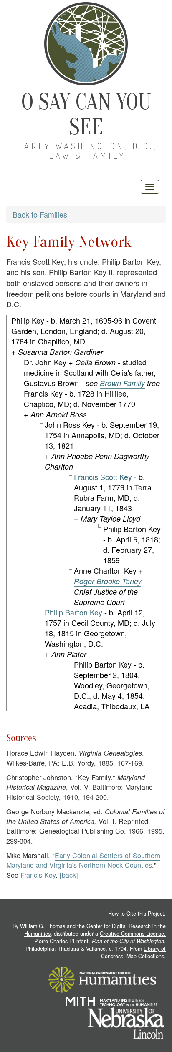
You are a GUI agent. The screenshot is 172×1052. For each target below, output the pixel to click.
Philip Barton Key (73, 612)
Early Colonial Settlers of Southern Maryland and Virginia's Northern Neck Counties (83, 860)
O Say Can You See (86, 114)
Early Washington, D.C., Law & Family (87, 151)
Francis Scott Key (103, 476)
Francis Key (38, 875)
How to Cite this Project (136, 913)
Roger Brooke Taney (107, 581)
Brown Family (122, 383)
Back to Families (40, 214)
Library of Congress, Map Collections (133, 952)
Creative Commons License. (133, 933)
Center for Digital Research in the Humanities (95, 929)
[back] (69, 875)
